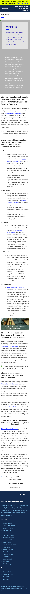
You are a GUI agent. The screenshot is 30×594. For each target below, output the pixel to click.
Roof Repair (6, 547)
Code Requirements (9, 526)
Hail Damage (7, 530)
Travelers (6, 556)
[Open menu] (12, 9)
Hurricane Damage (8, 535)
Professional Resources (10, 545)
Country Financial (8, 528)
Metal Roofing (7, 542)
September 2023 (8, 574)
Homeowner (6, 533)
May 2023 (6, 579)
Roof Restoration (8, 549)
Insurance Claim (8, 540)
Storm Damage (7, 552)
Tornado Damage (8, 554)
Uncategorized (7, 559)
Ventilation (6, 561)
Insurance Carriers (8, 537)
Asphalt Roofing (7, 523)
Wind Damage (7, 564)
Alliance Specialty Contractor (12, 113)
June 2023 (6, 577)
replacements (17, 161)
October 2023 (7, 572)
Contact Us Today (22, 3)
